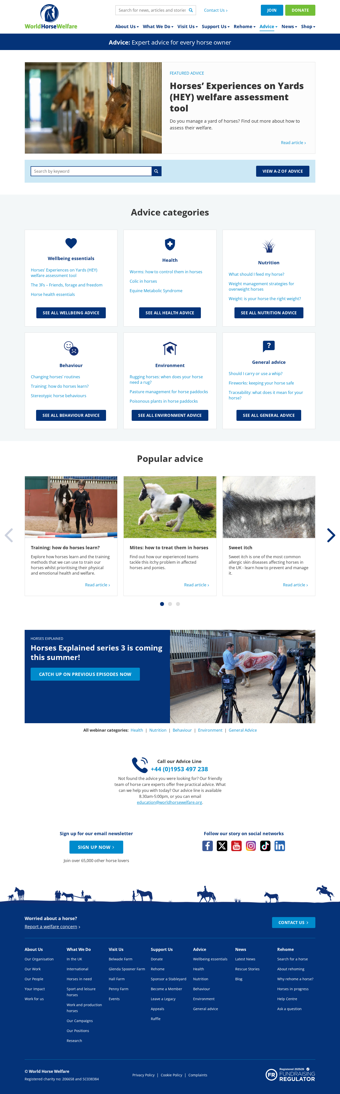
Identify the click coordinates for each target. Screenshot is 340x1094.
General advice (269, 362)
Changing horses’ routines (56, 377)
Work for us (34, 998)
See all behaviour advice (71, 415)
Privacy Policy (143, 1075)
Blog (238, 979)
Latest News (245, 959)
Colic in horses (144, 281)
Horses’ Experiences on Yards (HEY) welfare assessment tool (64, 272)
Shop (306, 26)
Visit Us (186, 26)
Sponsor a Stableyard (168, 979)
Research (74, 1040)
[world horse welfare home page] (51, 16)
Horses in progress (293, 988)
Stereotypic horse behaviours (58, 395)
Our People (34, 979)
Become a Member (166, 988)
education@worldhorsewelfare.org (169, 802)
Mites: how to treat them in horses (169, 547)
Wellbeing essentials (71, 258)
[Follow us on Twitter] (222, 846)
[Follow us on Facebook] (207, 846)
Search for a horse (292, 959)
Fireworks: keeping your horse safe (261, 383)
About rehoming (290, 969)
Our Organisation (39, 959)
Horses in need (79, 979)
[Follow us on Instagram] (251, 846)
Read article (292, 142)
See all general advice (269, 415)
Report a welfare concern (51, 927)
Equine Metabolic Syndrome (156, 290)
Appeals (157, 1008)
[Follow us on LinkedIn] (280, 846)
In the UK (74, 959)
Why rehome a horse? (295, 979)
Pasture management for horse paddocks (169, 391)
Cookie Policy (171, 1075)
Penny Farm (118, 988)
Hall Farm (117, 979)
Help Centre (287, 998)
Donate (300, 10)
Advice (267, 26)
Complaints (197, 1075)
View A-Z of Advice (283, 171)
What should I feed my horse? (257, 274)
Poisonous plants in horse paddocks (164, 401)
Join (272, 10)
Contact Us (214, 10)
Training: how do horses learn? (60, 386)
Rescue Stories (247, 969)
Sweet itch (240, 547)
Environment (170, 365)
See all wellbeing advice (71, 313)
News (288, 26)
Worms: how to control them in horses (166, 271)
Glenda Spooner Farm (127, 969)
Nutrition (269, 263)
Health (170, 260)
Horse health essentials (53, 294)
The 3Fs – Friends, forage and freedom (67, 285)
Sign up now (94, 847)
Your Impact (35, 988)
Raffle (156, 1018)
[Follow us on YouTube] (236, 846)
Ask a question (289, 1008)
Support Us (214, 26)
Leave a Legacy (163, 998)
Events (114, 998)
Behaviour (71, 365)
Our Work (33, 969)
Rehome (243, 26)
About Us (125, 26)
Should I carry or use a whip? (256, 373)
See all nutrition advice (269, 313)
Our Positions (78, 1030)
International (77, 969)
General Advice (243, 730)
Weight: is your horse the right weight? (265, 298)
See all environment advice (170, 415)
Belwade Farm (120, 959)
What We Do (156, 26)
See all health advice (170, 313)
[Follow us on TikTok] (265, 846)
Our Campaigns (80, 1020)
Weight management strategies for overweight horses (261, 286)
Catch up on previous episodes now (85, 674)
